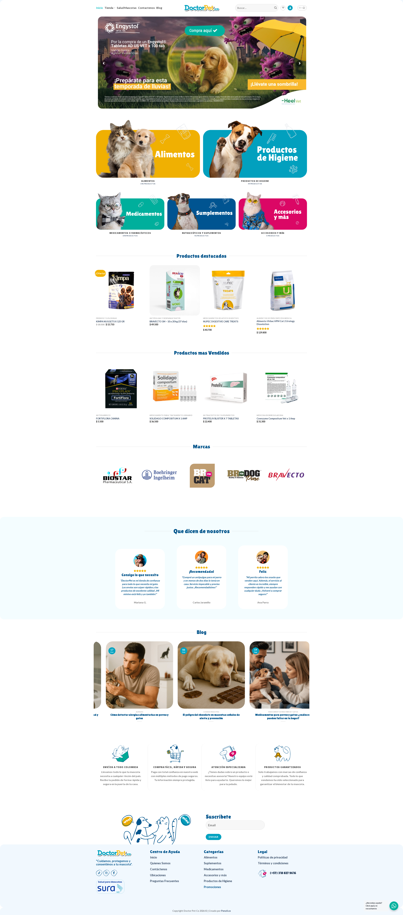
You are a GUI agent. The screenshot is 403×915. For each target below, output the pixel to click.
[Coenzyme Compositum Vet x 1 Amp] (282, 387)
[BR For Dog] (159, 475)
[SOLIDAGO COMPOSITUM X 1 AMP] (175, 387)
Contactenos (146, 7)
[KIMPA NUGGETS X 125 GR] (121, 290)
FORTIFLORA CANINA (107, 418)
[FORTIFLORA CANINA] (121, 387)
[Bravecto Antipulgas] (201, 475)
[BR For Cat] (117, 475)
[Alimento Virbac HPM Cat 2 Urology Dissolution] (282, 290)
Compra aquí (198, 30)
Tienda (109, 7)
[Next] (300, 292)
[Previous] (102, 292)
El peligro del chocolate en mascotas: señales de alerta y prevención (273, 717)
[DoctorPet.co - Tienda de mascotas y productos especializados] (201, 8)
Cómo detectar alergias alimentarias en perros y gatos (202, 717)
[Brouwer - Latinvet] (243, 475)
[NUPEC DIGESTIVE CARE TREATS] (228, 290)
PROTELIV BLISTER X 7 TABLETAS (221, 418)
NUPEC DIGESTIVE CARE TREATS (220, 321)
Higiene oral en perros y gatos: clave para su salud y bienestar (129, 717)
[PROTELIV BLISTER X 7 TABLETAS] (228, 387)
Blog (159, 7)
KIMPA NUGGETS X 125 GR (110, 321)
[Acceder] (290, 8)
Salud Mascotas (126, 7)
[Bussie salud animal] (285, 475)
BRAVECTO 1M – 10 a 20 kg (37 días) (168, 321)
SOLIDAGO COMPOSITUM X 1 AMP (168, 418)
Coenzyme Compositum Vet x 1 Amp (276, 418)
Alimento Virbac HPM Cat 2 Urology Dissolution (276, 322)
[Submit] (275, 8)
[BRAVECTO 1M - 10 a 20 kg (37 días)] (175, 290)
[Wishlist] (283, 7)
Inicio (99, 7)
